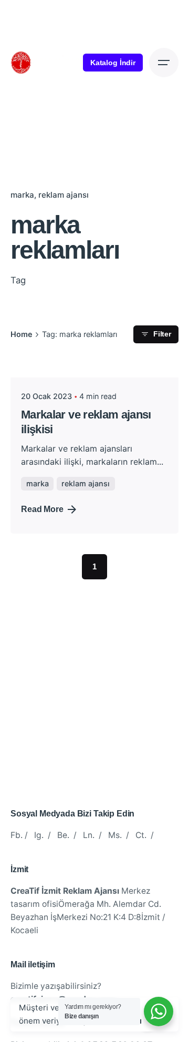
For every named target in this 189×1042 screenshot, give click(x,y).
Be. (63, 835)
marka (22, 195)
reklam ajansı (63, 195)
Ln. (88, 835)
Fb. (16, 835)
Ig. (39, 835)
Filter (162, 334)
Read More (42, 509)
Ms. (115, 835)
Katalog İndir (112, 62)
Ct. (140, 835)
